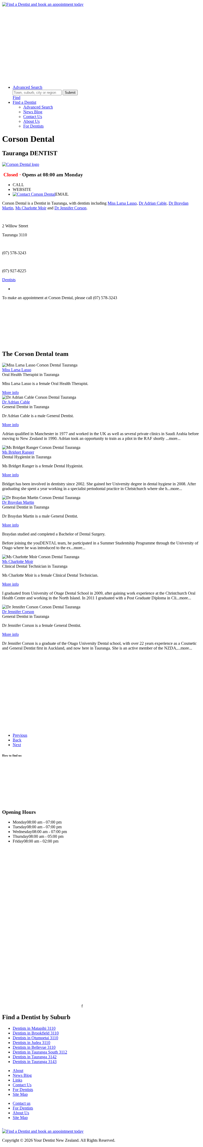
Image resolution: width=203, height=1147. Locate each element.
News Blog (32, 112)
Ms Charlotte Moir (30, 208)
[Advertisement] (101, 44)
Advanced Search (27, 87)
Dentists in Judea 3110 (31, 1042)
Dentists (9, 280)
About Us (31, 121)
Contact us (21, 1103)
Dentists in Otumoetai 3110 (35, 1038)
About (18, 1070)
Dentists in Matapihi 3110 (34, 1028)
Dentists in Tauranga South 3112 (40, 1052)
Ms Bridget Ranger (18, 452)
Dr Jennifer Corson (70, 208)
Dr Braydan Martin (18, 502)
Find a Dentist (24, 102)
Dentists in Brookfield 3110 (36, 1033)
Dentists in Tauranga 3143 (35, 1061)
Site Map (20, 1094)
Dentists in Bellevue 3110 (34, 1047)
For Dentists (33, 126)
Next (17, 744)
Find (16, 97)
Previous (20, 735)
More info (10, 392)
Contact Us (32, 116)
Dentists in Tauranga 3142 (35, 1057)
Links (17, 1080)
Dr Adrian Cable (153, 203)
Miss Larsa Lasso (122, 203)
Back (17, 740)
